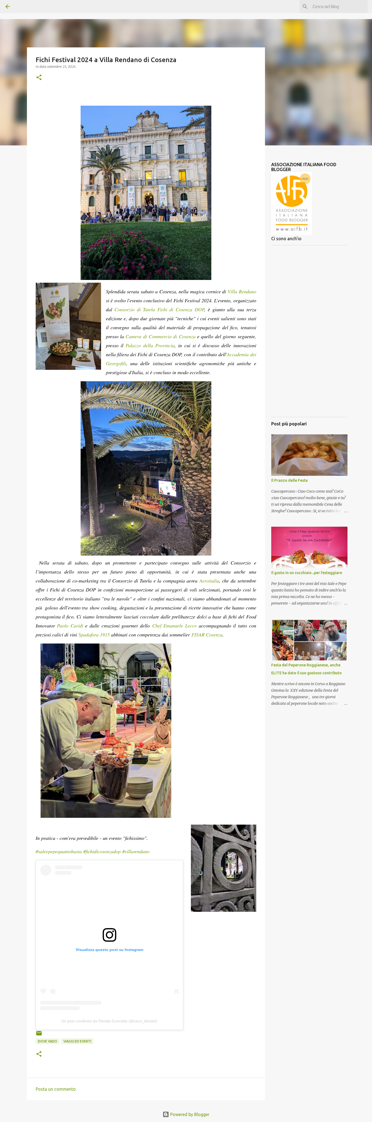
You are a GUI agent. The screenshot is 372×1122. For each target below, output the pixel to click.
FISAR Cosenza (206, 634)
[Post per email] (39, 1035)
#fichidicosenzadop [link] (102, 851)
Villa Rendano (242, 291)
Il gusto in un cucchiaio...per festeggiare (306, 573)
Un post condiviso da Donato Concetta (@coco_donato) (109, 1021)
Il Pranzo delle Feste (289, 480)
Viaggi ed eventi (77, 1041)
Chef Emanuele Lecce (174, 625)
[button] (39, 77)
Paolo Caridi (70, 625)
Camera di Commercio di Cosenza (160, 336)
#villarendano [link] (136, 851)
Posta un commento (56, 1089)
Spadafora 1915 (94, 634)
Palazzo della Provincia (150, 345)
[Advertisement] (309, 331)
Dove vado (47, 1041)
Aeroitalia (209, 580)
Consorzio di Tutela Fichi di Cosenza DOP (159, 309)
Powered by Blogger (189, 1114)
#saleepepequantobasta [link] (59, 851)
